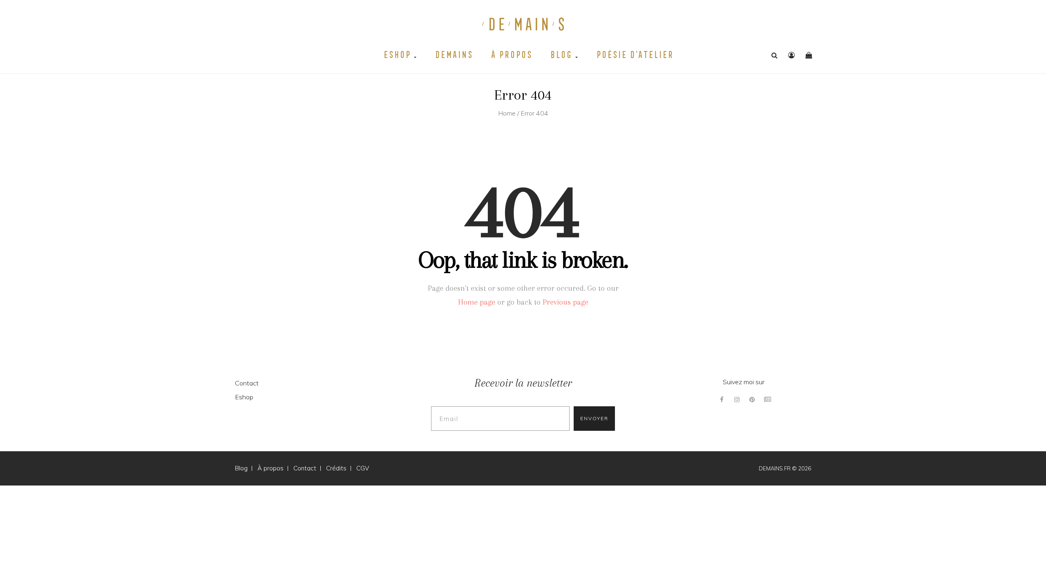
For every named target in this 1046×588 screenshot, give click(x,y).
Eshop (398, 54)
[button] (808, 55)
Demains (453, 54)
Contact (247, 383)
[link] (791, 55)
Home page (476, 302)
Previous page (565, 302)
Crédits (336, 468)
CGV (362, 468)
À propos (511, 54)
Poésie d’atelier (634, 54)
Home (507, 113)
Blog (562, 54)
